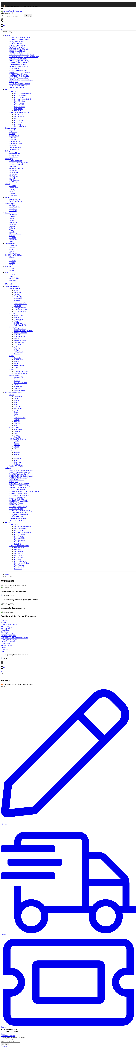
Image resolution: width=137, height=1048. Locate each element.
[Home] (68, 660)
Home (7, 574)
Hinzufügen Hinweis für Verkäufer (12, 1038)
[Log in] (2, 19)
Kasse (3, 1034)
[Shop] (68, 663)
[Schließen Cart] (1, 676)
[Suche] (68, 21)
